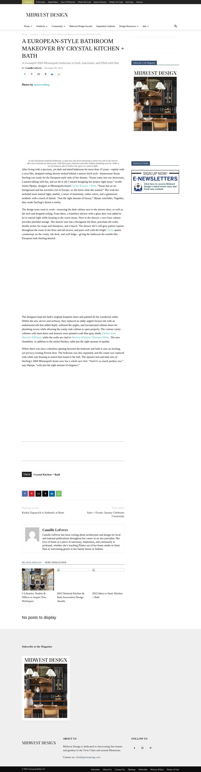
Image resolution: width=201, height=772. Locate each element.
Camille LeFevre (33, 68)
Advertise (139, 2)
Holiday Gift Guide (116, 2)
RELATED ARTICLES (31, 562)
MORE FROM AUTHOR (55, 562)
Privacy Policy (157, 769)
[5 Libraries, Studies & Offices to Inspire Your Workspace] (38, 579)
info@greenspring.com (88, 757)
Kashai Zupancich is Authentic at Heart (43, 512)
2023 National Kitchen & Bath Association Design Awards (70, 597)
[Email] (38, 74)
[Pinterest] (32, 74)
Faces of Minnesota (68, 2)
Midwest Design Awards (80, 26)
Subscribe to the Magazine (144, 63)
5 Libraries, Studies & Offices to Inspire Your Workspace (34, 597)
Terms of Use (173, 769)
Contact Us (120, 769)
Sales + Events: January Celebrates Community (105, 514)
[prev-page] (24, 606)
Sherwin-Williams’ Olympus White (90, 337)
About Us (107, 769)
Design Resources (127, 26)
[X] (45, 74)
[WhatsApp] (59, 74)
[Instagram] (142, 748)
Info (144, 26)
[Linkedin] (52, 74)
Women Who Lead (84, 2)
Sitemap (131, 769)
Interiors (34, 34)
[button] (175, 26)
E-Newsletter (40, 2)
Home (27, 26)
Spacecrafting (41, 84)
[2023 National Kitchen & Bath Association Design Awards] (73, 579)
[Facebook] (25, 74)
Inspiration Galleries (105, 26)
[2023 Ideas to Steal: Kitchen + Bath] (108, 579)
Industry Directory (100, 2)
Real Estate (129, 2)
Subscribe (28, 2)
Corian (110, 230)
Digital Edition (53, 2)
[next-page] (28, 606)
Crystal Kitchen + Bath (83, 185)
